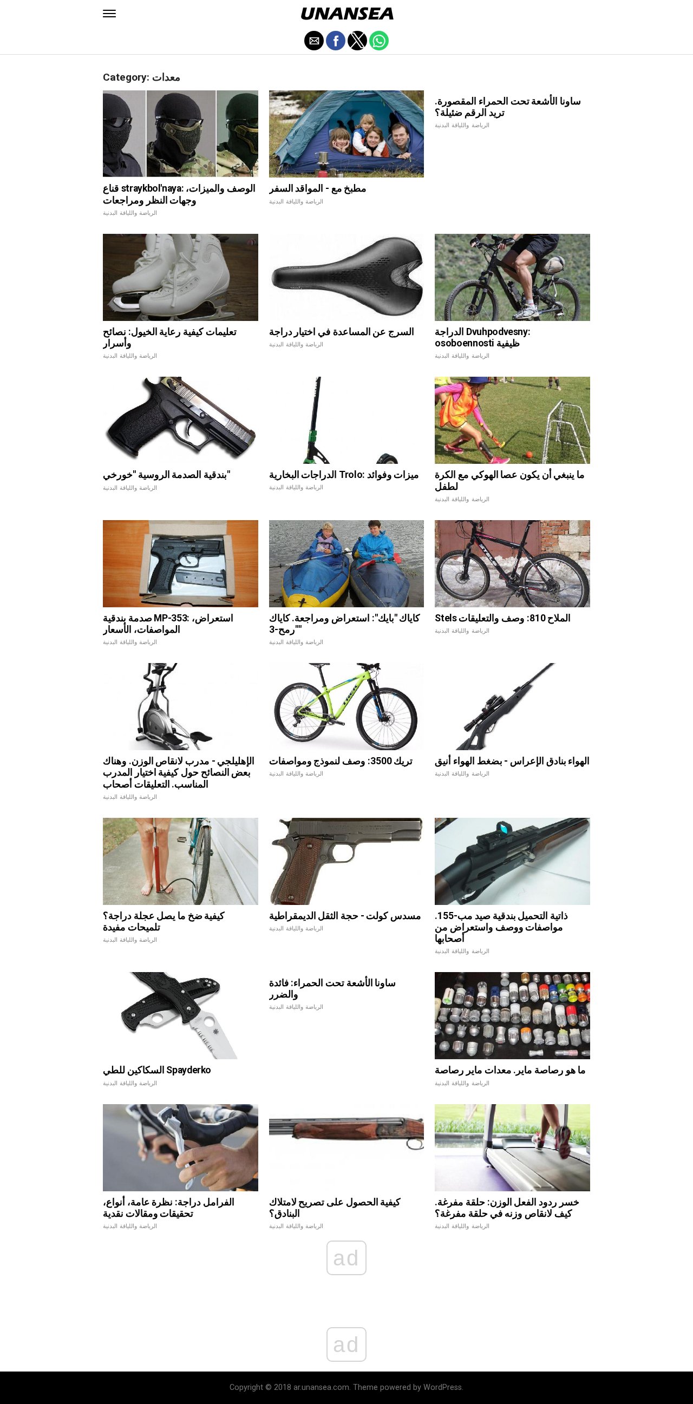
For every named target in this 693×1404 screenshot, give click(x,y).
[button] (109, 13)
